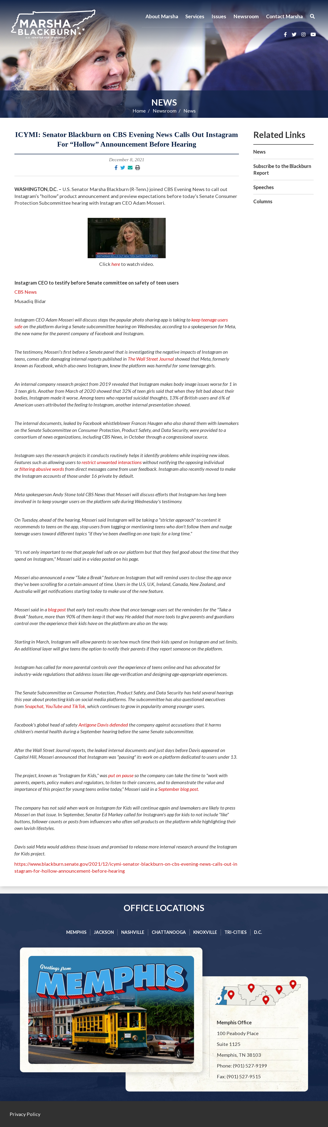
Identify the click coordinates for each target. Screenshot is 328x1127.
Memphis (76, 932)
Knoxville (205, 932)
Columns (262, 201)
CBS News (25, 292)
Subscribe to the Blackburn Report (282, 169)
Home (139, 110)
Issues (219, 16)
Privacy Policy (25, 1114)
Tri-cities (236, 932)
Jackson (104, 932)
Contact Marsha (284, 16)
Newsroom (246, 16)
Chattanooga (169, 932)
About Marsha (162, 16)
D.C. (258, 932)
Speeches (263, 187)
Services (194, 16)
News (164, 102)
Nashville (132, 932)
